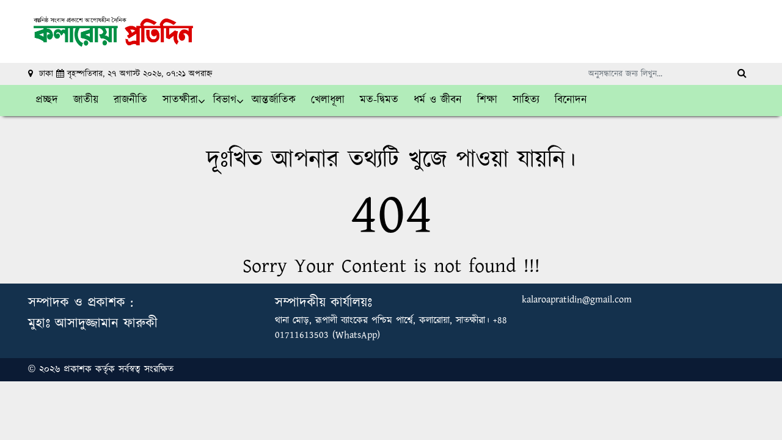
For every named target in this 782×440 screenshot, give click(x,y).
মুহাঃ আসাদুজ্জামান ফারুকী (93, 323)
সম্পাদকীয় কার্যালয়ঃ (323, 302)
